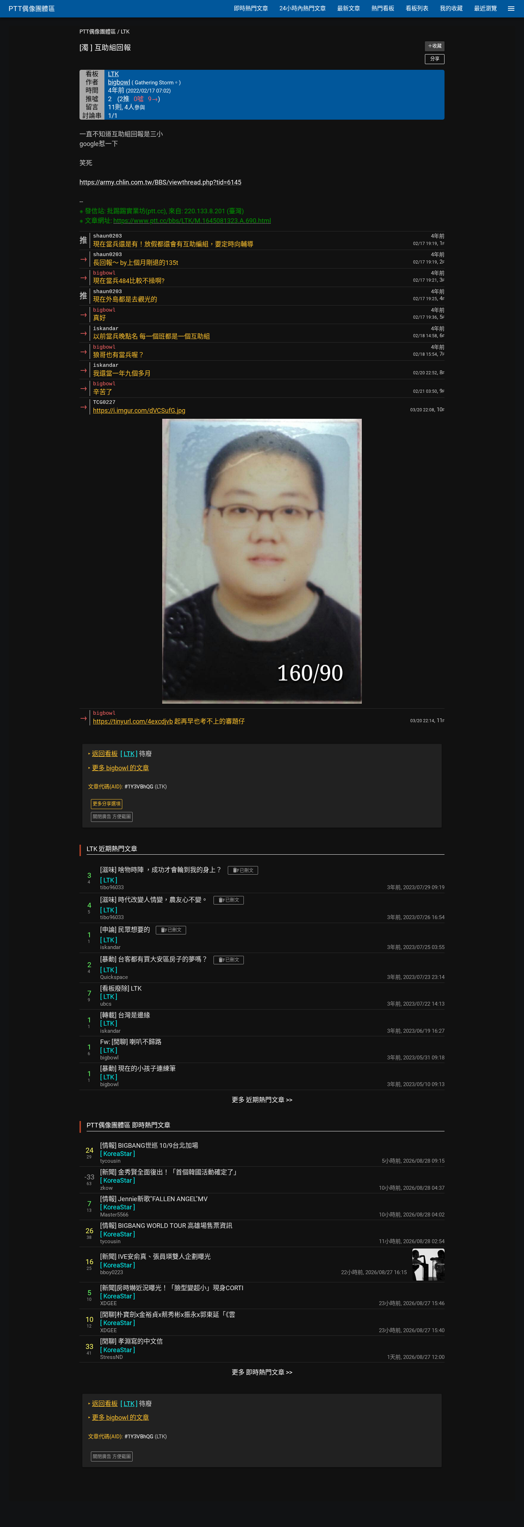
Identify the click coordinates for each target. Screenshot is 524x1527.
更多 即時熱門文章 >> (262, 1372)
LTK (125, 31)
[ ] (108, 880)
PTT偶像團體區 (97, 31)
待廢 (120, 753)
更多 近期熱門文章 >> (262, 1100)
